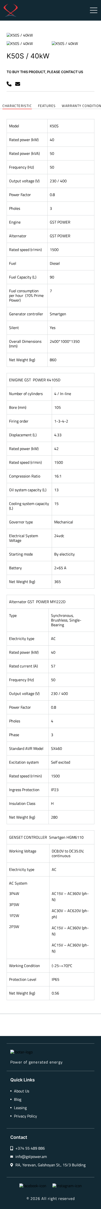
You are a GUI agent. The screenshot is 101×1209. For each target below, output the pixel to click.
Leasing (20, 1107)
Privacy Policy (25, 1116)
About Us (21, 1091)
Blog (17, 1099)
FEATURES (47, 106)
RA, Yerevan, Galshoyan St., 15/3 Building (50, 1165)
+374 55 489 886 (30, 1148)
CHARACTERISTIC (17, 106)
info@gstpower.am (31, 1156)
